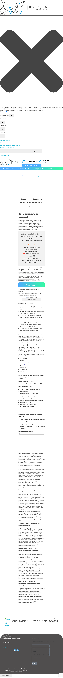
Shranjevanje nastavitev (34, 151)
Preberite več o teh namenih (7, 147)
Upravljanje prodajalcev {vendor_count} (10, 145)
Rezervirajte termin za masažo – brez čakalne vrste (31, 284)
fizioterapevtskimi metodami (25, 279)
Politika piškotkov (17, 670)
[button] (31, 61)
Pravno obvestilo (19, 671)
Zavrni (11, 151)
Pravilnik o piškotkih (4, 155)
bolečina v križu (39, 559)
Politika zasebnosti (8, 670)
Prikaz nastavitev (21, 151)
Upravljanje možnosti (5, 140)
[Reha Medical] (11, 162)
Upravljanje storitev (4, 143)
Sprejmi (3, 151)
